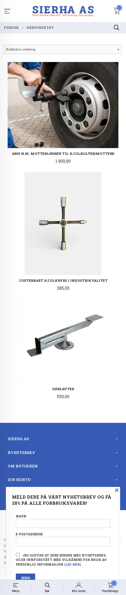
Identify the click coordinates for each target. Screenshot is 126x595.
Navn (21, 516)
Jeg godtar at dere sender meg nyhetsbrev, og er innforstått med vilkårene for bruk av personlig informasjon (61, 560)
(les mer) (72, 564)
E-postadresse (29, 534)
